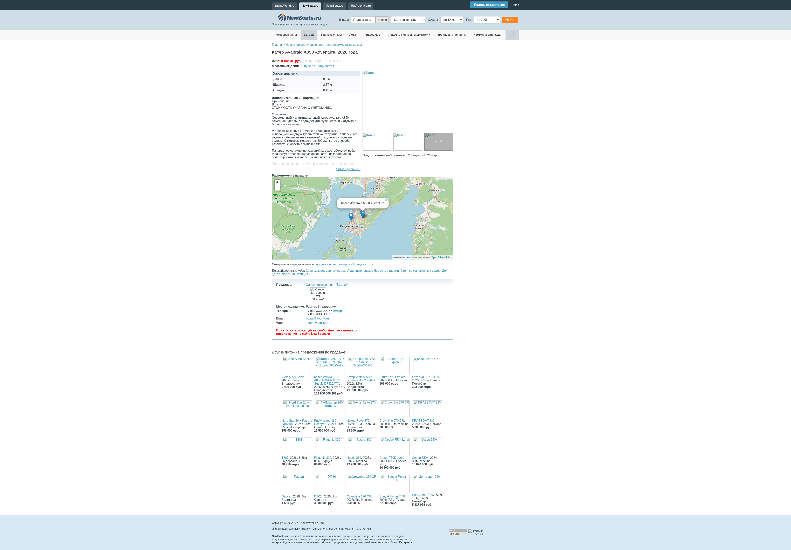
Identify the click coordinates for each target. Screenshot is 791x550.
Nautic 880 (354, 457)
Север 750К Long (391, 457)
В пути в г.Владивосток (317, 66)
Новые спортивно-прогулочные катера (334, 44)
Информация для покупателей (291, 528)
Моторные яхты (286, 34)
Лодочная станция (295, 274)
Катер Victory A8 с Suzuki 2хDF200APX (361, 378)
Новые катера (295, 44)
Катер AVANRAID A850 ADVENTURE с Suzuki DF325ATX (328, 380)
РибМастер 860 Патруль (325, 422)
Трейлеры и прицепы (452, 34)
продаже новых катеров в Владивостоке (344, 264)
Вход (516, 4)
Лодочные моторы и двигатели (409, 34)
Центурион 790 (422, 494)
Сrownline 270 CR (359, 496)
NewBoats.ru (310, 5)
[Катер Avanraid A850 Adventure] (408, 101)
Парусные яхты (331, 34)
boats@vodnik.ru (317, 318)
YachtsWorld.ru (284, 5)
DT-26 (318, 496)
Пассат (286, 496)
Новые (382, 19)
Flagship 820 (322, 457)
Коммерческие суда (487, 34)
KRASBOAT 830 (423, 420)
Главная (277, 44)
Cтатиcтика (364, 528)
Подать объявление (489, 4)
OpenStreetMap (441, 257)
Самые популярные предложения (333, 528)
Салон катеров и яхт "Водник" (327, 284)
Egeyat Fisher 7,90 (392, 496)
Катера (309, 34)
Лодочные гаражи (359, 270)
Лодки (353, 34)
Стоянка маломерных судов (326, 270)
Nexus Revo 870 (358, 420)
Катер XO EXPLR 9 (425, 377)
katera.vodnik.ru (317, 322)
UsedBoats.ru (335, 5)
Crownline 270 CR (391, 420)
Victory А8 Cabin (293, 377)
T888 (285, 457)
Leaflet (410, 257)
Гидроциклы (373, 34)
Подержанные (363, 19)
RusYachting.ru (361, 5)
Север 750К (420, 457)
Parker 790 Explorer (392, 377)
